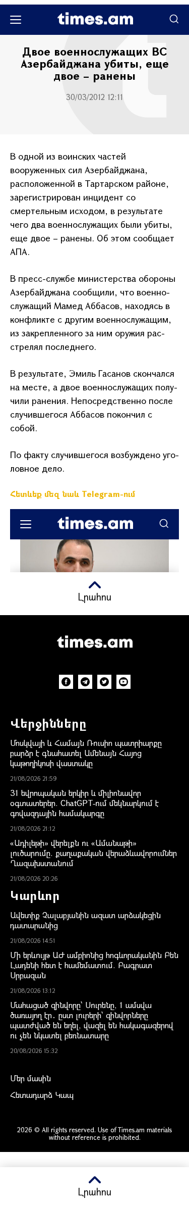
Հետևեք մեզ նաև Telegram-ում (72, 493)
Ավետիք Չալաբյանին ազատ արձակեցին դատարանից (85, 920)
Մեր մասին (30, 1078)
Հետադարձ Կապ (42, 1094)
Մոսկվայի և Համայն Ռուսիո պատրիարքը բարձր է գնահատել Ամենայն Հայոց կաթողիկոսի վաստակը (86, 752)
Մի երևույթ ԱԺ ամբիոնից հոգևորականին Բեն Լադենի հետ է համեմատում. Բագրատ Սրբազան (94, 964)
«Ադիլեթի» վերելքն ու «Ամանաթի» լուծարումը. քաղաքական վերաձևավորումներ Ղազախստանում (93, 852)
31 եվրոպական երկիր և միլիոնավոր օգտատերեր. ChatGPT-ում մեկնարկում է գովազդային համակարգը (84, 802)
